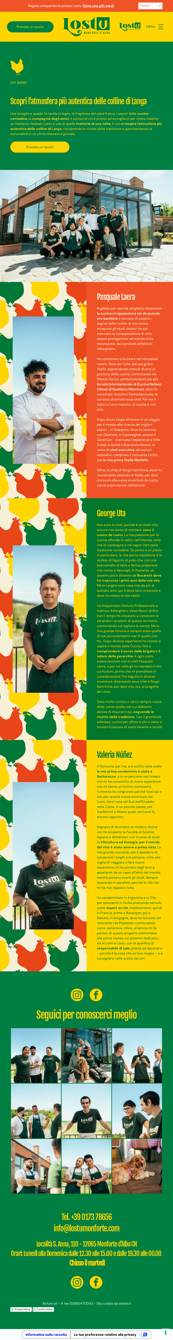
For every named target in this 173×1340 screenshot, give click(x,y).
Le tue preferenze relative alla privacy (105, 1334)
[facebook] (96, 995)
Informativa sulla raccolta (46, 1334)
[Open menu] (161, 27)
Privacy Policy (22, 1309)
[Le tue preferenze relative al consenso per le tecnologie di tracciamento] (166, 1333)
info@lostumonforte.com (86, 1228)
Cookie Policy (44, 1309)
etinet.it (125, 1303)
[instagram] (77, 995)
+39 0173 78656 (91, 1217)
